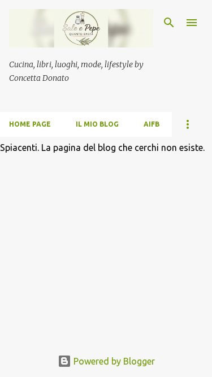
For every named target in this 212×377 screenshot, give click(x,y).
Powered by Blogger (113, 361)
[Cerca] (169, 22)
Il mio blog (97, 124)
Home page (30, 124)
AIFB (151, 124)
